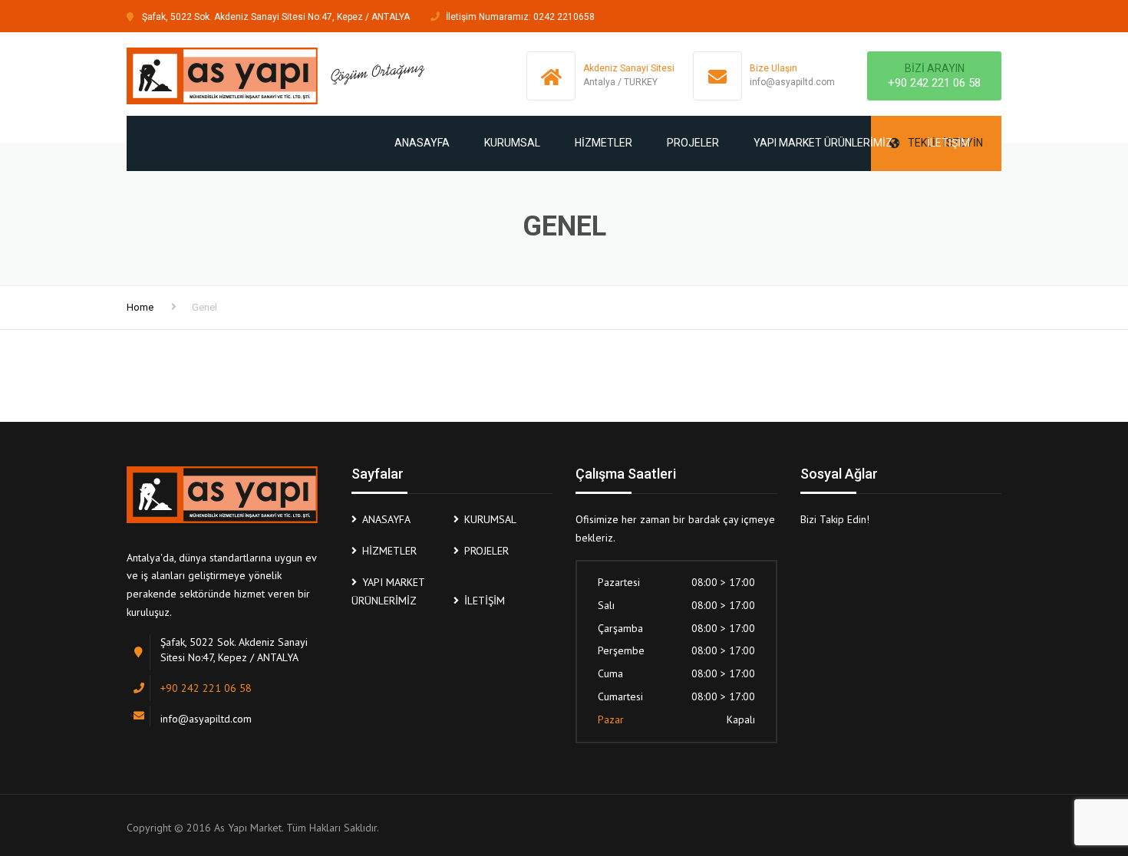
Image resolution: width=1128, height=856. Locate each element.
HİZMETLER (603, 143)
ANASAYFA (422, 143)
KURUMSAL (512, 143)
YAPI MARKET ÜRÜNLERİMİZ (823, 143)
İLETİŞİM (948, 143)
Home (140, 307)
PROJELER (693, 143)
